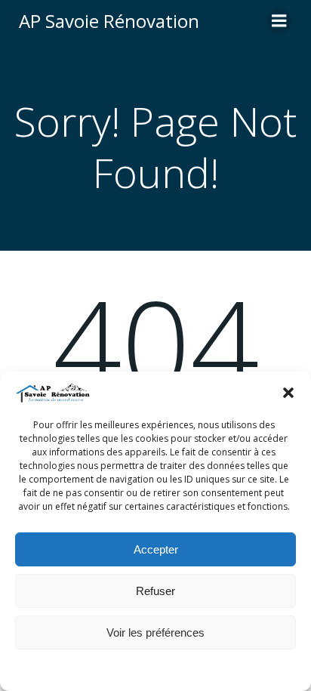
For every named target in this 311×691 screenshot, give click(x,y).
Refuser (155, 591)
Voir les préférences (155, 632)
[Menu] (279, 21)
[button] (288, 392)
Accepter (156, 549)
